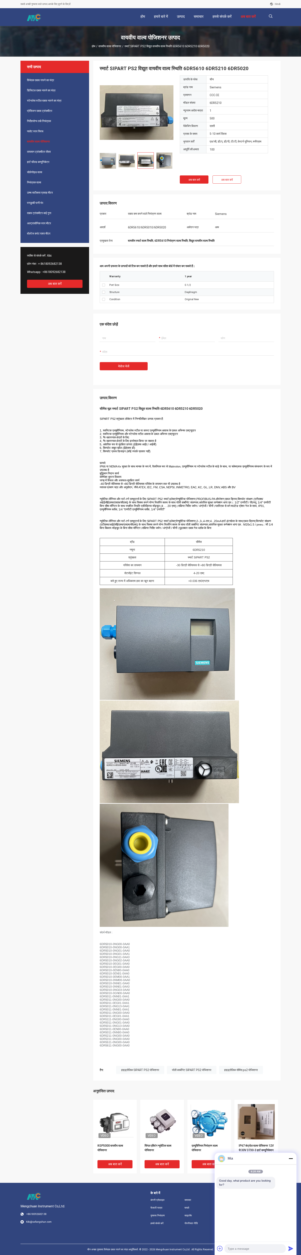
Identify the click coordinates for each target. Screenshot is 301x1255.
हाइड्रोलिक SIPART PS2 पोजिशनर (140, 1070)
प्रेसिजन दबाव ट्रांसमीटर (39, 110)
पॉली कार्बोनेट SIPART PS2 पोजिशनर (191, 1070)
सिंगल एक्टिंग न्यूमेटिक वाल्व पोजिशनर (158, 1148)
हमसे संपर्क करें (156, 1223)
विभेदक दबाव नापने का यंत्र (40, 80)
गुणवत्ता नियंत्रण (157, 1215)
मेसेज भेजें (123, 366)
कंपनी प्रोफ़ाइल (157, 1200)
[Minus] (290, 1158)
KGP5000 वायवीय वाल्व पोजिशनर (110, 1148)
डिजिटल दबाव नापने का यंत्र (41, 90)
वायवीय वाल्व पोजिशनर (109, 46)
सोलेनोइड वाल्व (34, 172)
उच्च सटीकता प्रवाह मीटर (40, 192)
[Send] (290, 1248)
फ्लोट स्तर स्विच (35, 131)
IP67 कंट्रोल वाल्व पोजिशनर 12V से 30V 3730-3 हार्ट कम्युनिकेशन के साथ (256, 1150)
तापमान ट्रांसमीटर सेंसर (39, 151)
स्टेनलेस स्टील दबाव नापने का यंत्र (44, 100)
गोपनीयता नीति (191, 1223)
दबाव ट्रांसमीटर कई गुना (39, 213)
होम (93, 46)
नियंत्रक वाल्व (34, 182)
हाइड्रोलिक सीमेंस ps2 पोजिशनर (241, 1070)
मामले (186, 1207)
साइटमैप (188, 1215)
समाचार (187, 1200)
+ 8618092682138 (50, 263)
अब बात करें (55, 284)
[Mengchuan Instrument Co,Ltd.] (33, 17)
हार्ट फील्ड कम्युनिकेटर (38, 162)
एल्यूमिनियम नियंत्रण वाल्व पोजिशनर (205, 1148)
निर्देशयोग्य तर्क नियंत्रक (39, 121)
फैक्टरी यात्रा (156, 1207)
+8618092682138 (54, 272)
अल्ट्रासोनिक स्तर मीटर (39, 223)
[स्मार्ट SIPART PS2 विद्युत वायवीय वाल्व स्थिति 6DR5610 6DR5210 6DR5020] (136, 112)
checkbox (103, 285)
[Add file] (220, 1248)
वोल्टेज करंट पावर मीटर (38, 233)
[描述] (270, 16)
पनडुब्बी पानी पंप (35, 202)
